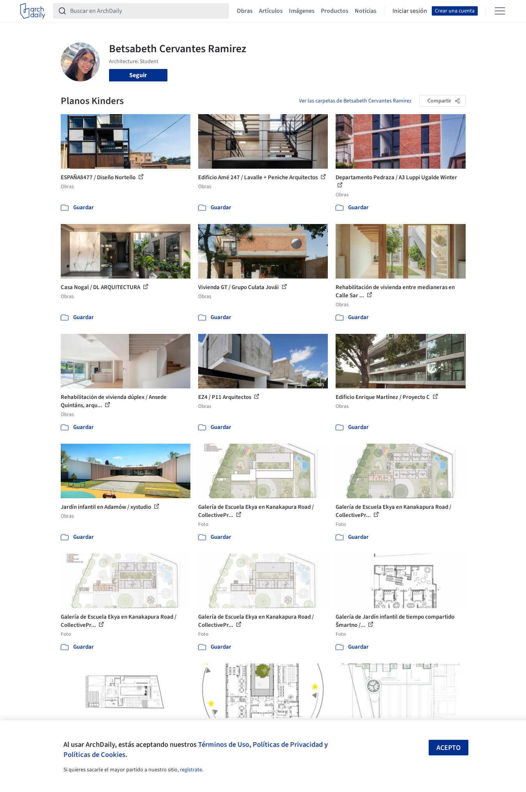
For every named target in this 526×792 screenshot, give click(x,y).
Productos (334, 11)
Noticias (365, 11)
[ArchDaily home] (32, 11)
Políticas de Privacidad (288, 744)
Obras (245, 11)
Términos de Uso (223, 744)
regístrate (191, 770)
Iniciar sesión (409, 11)
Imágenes (302, 11)
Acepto (448, 748)
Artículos (271, 11)
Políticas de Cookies (94, 755)
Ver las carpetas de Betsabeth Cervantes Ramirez (355, 101)
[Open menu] (500, 11)
